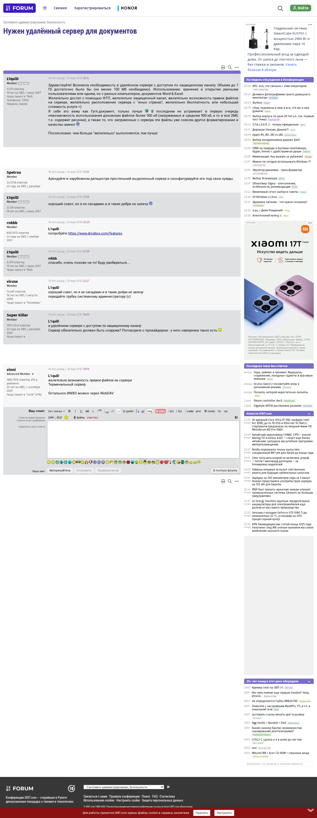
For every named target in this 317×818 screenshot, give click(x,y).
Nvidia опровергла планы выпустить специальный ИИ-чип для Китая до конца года (283, 451)
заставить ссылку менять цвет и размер (278, 714)
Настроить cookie (128, 800)
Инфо (219, 78)
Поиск (146, 796)
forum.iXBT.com (171, 806)
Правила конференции (124, 796)
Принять (202, 813)
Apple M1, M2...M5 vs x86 (267, 134)
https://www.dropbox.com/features (95, 233)
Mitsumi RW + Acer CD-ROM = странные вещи (280, 753)
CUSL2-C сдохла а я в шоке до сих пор (277, 739)
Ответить (231, 78)
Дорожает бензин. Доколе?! (270, 129)
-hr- (219, 411)
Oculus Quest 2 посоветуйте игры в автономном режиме (276, 385)
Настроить (224, 813)
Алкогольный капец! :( (266, 215)
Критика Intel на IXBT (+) (267, 687)
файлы (81, 417)
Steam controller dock (268, 400)
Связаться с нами (95, 796)
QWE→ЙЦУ (55, 417)
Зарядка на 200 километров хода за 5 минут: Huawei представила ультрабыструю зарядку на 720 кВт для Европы (282, 481)
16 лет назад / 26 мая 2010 (68, 314)
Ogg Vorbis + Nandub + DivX (269, 723)
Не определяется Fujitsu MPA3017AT (275, 701)
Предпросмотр (108, 470)
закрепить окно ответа (32, 426)
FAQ (155, 796)
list (179, 411)
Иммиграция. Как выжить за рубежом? (277, 156)
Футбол (257, 102)
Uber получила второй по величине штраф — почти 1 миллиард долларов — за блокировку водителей (280, 461)
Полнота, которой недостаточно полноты (281, 392)
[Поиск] (280, 7)
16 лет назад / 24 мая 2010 (68, 78)
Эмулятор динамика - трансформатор (277, 170)
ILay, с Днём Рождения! (268, 210)
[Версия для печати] (223, 67)
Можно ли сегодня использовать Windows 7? (281, 161)
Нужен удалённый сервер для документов (70, 31)
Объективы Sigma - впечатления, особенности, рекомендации (274, 185)
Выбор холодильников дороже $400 (276, 140)
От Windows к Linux (264, 197)
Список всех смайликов (31, 420)
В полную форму (225, 470)
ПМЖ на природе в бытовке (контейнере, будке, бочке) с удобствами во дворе (279, 150)
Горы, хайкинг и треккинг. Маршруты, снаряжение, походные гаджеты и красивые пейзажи (283, 375)
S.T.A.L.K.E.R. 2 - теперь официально (275, 124)
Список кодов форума (32, 417)
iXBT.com (90, 806)
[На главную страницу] (19, 8)
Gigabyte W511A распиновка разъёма (277, 405)
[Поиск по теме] (229, 67)
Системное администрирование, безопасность (34, 22)
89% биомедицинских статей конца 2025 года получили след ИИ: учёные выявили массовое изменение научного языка (283, 527)
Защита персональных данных (162, 800)
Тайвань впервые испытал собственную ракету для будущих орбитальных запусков (280, 471)
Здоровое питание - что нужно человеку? (279, 202)
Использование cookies (99, 800)
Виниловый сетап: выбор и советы (275, 191)
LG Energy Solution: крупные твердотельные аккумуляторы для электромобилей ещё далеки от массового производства (281, 504)
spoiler (129, 411)
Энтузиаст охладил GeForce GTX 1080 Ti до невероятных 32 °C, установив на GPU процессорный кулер (279, 516)
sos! (254, 748)
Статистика (167, 796)
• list (171, 411)
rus (226, 411)
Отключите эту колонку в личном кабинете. (275, 764)
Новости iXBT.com (259, 413)
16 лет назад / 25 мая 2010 (69, 251)
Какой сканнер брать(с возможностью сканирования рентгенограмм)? (277, 729)
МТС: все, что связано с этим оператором (279, 86)
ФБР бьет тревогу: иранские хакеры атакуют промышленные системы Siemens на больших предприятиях (282, 493)
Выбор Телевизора (264, 178)
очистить (92, 417)
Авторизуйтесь (60, 470)
